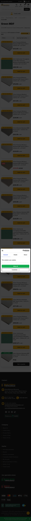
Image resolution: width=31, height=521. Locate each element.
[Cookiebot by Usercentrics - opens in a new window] (22, 251)
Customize (14, 269)
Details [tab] (15, 254)
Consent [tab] (5, 254)
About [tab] (25, 254)
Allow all (15, 266)
